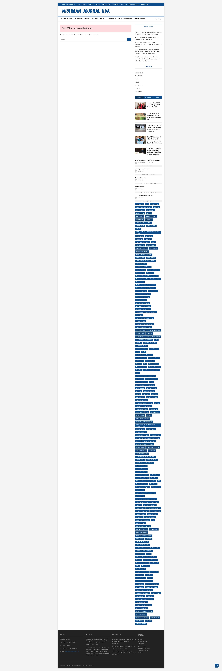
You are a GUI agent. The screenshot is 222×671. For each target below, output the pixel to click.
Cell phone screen (140, 269)
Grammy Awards (140, 397)
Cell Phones (150, 272)
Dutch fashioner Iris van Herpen (144, 339)
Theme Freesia (70, 665)
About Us (84, 4)
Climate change (66, 19)
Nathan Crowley (155, 474)
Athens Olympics (151, 225)
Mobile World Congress (142, 474)
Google (138, 394)
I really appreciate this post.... (142, 169)
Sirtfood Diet (154, 562)
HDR (151, 403)
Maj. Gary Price (140, 459)
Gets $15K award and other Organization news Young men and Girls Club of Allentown (154, 140)
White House (139, 620)
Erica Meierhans (154, 348)
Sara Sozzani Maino (140, 547)
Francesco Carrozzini (151, 379)
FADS (143, 351)
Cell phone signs (140, 272)
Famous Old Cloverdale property (144, 354)
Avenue (138, 228)
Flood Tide (138, 370)
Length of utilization (141, 450)
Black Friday (148, 239)
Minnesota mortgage (141, 471)
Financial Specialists (141, 366)
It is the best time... (140, 186)
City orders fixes (153, 291)
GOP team (154, 394)
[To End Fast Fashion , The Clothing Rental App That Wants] (140, 103)
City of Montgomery (141, 291)
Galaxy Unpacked (140, 385)
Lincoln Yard (152, 450)
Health (157, 403)
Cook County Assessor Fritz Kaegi (144, 318)
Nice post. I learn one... (141, 177)
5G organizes (154, 204)
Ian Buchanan (139, 412)
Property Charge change (153, 508)
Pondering (138, 505)
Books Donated (150, 245)
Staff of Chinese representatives (144, 581)
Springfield (148, 575)
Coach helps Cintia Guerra (142, 303)
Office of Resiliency (140, 480)
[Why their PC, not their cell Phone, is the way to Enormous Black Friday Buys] (140, 125)
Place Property (139, 496)
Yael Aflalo (148, 620)
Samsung (148, 538)
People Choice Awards (141, 484)
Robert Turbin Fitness (141, 532)
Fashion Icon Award (153, 357)
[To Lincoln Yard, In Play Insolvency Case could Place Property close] (140, 113)
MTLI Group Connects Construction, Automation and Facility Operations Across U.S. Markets (148, 44)
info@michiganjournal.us (72, 651)
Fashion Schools (150, 360)
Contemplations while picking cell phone (145, 312)
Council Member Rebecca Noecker (144, 324)
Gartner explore (140, 388)
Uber (151, 599)
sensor (148, 553)
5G (147, 204)
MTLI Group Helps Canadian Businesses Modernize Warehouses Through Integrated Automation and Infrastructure (147, 59)
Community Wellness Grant (143, 309)
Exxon (137, 351)
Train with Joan (155, 593)
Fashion (87, 19)
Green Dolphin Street (141, 400)
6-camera (156, 207)
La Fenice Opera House (153, 447)
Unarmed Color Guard (141, 602)
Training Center (140, 596)
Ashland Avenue (140, 225)
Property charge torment (142, 511)
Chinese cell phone (140, 288)
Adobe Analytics (140, 213)
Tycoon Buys (150, 596)
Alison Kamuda (139, 219)
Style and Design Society (152, 584)
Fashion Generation (141, 357)
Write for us (124, 4)
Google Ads (146, 394)
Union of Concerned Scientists (143, 605)
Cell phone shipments (153, 269)
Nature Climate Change (142, 477)
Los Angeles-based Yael (141, 453)
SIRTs (137, 565)
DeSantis (150, 333)
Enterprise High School (150, 342)
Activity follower (140, 210)
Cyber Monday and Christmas (143, 327)
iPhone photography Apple (142, 418)
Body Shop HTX (140, 245)
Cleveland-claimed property (142, 294)
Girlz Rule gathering (149, 391)
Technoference (139, 590)
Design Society (139, 336)
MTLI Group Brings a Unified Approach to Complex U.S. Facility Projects (123, 647)
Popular (139, 97)
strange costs (139, 584)
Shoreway (138, 559)
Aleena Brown (139, 216)
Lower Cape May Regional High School (145, 456)
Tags (157, 97)
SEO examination (140, 556)
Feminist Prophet (153, 363)
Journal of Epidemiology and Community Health (147, 438)
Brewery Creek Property (142, 251)
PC (159, 480)
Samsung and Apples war (142, 541)
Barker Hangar (139, 236)
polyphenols (154, 502)
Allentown (148, 219)
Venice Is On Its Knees (141, 608)
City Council (151, 288)
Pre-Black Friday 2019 (149, 505)
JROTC (137, 441)
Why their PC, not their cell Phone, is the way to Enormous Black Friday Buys (154, 128)
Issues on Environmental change (144, 421)
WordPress (76, 665)
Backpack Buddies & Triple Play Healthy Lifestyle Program (147, 232)
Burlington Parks (140, 257)
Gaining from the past (141, 382)
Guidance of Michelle (141, 403)
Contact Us (90, 4)
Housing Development (141, 409)
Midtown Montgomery (141, 468)
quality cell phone (152, 514)
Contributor (139, 315)
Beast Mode (139, 239)
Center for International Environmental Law (146, 275)
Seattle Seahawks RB (154, 547)
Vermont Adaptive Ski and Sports (144, 611)
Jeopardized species (141, 432)
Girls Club (138, 391)
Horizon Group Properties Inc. (143, 406)
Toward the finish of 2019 (142, 593)
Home (78, 4)
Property (95, 19)
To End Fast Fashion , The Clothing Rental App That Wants (154, 105)
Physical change (156, 487)
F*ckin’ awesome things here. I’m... (144, 195)
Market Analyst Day (151, 459)
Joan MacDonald (155, 435)
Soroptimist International (142, 572)
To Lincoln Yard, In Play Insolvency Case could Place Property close (154, 117)
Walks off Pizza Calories (142, 617)
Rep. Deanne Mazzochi (141, 529)
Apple (149, 222)
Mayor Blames (149, 462)
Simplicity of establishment (150, 559)
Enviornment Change (141, 345)
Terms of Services (106, 4)
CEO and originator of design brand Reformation (147, 279)
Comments (148, 97)
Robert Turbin (153, 529)
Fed (145, 363)
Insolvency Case (140, 415)
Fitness (102, 19)
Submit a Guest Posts (133, 4)
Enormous (138, 342)
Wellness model (155, 617)
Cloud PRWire (139, 76)
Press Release (139, 85)
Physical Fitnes (139, 490)
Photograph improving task (142, 487)
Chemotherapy (139, 281)
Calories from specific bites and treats (145, 260)
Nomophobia (154, 477)
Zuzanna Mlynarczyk (141, 623)
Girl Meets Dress (151, 388)
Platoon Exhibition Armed (142, 502)
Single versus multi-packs (142, 562)
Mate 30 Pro (139, 462)
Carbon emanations (140, 263)
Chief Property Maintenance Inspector (145, 285)
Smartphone (78, 19)
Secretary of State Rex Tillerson (143, 550)
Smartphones (145, 565)
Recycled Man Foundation (142, 520)
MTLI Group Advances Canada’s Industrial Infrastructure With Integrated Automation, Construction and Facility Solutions (147, 51)
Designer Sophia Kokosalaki (153, 336)
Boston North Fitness (141, 248)
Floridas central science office (151, 370)
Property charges (155, 511)
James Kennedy (140, 429)
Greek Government (152, 397)
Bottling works (153, 248)
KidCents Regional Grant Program (144, 444)
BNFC (153, 242)
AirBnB (148, 213)
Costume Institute (140, 321)
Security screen (140, 553)
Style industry (139, 587)
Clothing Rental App (141, 300)
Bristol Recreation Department (143, 254)
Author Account (144, 4)
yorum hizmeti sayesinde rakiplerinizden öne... (147, 160)
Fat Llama (138, 363)
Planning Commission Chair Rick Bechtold (146, 499)
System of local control (151, 587)
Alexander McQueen (151, 216)
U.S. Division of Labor (141, 599)
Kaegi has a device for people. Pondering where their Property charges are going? (154, 152)
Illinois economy (155, 412)
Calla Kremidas (151, 257)
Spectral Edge (139, 575)
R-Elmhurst (139, 517)
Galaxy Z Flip (151, 385)
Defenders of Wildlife (141, 330)
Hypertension (153, 409)
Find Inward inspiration (154, 366)
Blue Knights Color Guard (142, 242)
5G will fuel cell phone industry (143, 207)
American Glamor (140, 222)
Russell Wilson (139, 538)
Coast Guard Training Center (143, 306)
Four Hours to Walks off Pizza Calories (145, 376)
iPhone (149, 415)
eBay (156, 339)
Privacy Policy (115, 4)
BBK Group (149, 236)
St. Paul (150, 578)
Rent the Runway (140, 523)
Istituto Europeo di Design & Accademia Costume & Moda (145, 425)
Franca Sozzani (139, 379)
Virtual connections (140, 614)
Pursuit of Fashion (140, 514)
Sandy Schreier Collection (142, 544)
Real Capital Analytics (150, 517)
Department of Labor (155, 330)
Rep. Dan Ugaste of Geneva (143, 526)
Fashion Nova (139, 360)
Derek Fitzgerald (140, 333)
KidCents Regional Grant (149, 441)
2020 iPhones (139, 204)
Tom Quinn (149, 590)
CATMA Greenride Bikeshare (143, 266)
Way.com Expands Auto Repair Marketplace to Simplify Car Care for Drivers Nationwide (124, 641)
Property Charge (140, 508)
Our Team (97, 4)
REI (153, 520)
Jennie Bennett (150, 429)
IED (147, 412)
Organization (152, 480)
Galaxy (151, 382)
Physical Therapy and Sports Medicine (145, 493)
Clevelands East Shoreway (142, 297)
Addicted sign (150, 210)
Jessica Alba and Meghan (142, 435)
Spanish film (154, 572)
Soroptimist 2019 (140, 569)
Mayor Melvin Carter (141, 465)
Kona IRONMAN (140, 447)
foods (137, 373)
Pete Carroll (153, 484)
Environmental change (141, 348)
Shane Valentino (151, 556)
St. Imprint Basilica (140, 578)
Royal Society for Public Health (143, 535)
